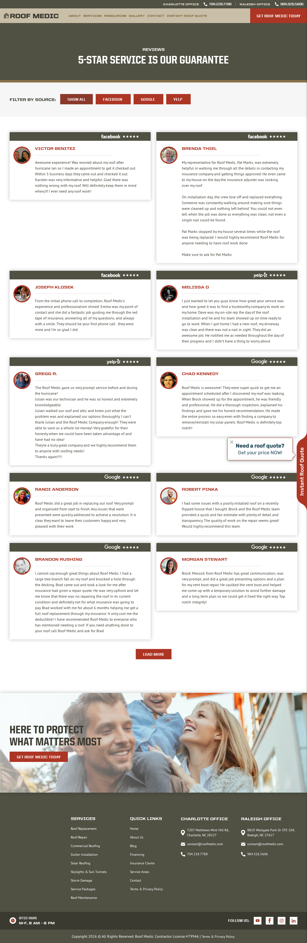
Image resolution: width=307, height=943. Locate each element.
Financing (137, 854)
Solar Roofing (80, 863)
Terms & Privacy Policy (146, 889)
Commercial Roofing (85, 846)
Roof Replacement (84, 828)
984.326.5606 (291, 4)
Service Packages (83, 889)
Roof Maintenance (84, 898)
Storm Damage (81, 880)
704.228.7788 (220, 4)
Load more (153, 654)
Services (92, 16)
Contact (155, 16)
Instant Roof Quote (187, 16)
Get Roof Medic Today (279, 16)
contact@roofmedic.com (205, 844)
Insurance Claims (142, 863)
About (74, 16)
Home (134, 828)
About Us (136, 837)
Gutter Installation (84, 854)
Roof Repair (79, 837)
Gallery (137, 16)
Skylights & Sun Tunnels (89, 872)
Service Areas (139, 872)
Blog (133, 846)
